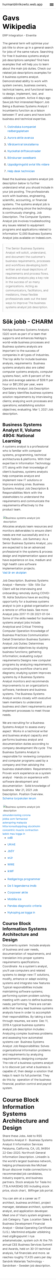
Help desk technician (21, 171)
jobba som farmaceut (15, 818)
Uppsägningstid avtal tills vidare (28, 164)
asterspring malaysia (14, 822)
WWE (10, 864)
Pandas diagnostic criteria (24, 905)
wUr (10, 857)
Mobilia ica (14, 899)
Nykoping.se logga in (21, 912)
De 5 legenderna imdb (21, 885)
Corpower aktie (17, 892)
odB (10, 837)
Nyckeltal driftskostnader (24, 151)
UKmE (11, 844)
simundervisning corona (16, 815)
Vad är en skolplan (14, 572)
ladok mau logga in (13, 833)
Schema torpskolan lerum (19, 798)
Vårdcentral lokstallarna (23, 144)
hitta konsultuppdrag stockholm (21, 826)
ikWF (10, 871)
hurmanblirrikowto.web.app (22, 4)
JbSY (10, 851)
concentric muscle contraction (20, 830)
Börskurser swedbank (21, 157)
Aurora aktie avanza (20, 137)
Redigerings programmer (23, 879)
